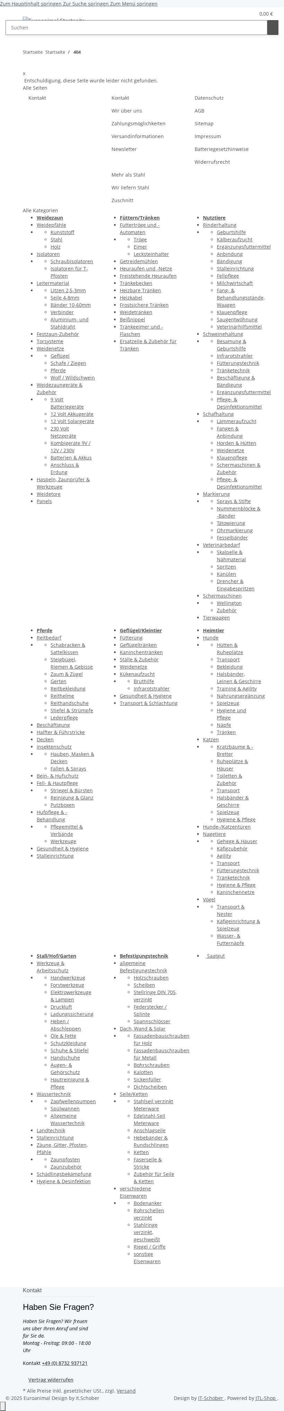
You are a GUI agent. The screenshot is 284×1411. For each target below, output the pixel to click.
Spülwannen (65, 1108)
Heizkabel (131, 297)
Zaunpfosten (65, 1159)
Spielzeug (228, 703)
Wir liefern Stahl (130, 187)
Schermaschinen (222, 595)
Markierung (216, 494)
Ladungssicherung (72, 1014)
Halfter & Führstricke (61, 732)
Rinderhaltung (220, 225)
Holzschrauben (151, 977)
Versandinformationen (138, 136)
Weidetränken (136, 312)
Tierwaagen (216, 617)
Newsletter (124, 149)
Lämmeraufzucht (236, 421)
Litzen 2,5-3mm (68, 290)
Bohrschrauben (152, 1065)
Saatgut (215, 956)
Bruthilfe (144, 681)
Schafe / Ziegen (68, 363)
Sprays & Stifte (234, 501)
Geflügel (60, 355)
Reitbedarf (49, 637)
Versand (126, 1390)
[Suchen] (272, 27)
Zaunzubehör (66, 1166)
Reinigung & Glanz (72, 797)
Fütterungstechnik (238, 363)
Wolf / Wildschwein (73, 377)
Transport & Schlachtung (149, 703)
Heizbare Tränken (140, 290)
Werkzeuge (63, 841)
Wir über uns (127, 110)
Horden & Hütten (236, 443)
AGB (199, 110)
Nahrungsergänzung (241, 696)
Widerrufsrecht (212, 162)
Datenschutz (209, 98)
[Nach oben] (3, 1406)
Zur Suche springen (86, 3)
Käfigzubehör (232, 848)
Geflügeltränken (138, 645)
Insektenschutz (54, 746)
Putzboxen (63, 805)
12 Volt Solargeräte (72, 421)
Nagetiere (214, 834)
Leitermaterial (53, 283)
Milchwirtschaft (235, 283)
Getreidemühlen (139, 261)
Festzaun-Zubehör (58, 334)
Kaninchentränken (141, 652)
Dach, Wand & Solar (143, 1028)
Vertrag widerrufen (50, 1379)
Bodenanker (148, 1203)
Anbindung (230, 254)
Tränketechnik (233, 370)
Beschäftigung (53, 725)
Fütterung (131, 637)
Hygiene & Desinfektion (64, 1181)
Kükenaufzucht (137, 674)
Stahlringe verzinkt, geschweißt (147, 1232)
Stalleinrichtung (235, 268)
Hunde (211, 637)
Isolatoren (48, 254)
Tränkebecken (136, 283)
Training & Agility (237, 688)
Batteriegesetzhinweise (222, 149)
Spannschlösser (152, 1021)
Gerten (58, 681)
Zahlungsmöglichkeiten (139, 123)
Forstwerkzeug (67, 985)
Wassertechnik (54, 1094)
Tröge (140, 239)
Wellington (229, 603)
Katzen (211, 739)
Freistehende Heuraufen (148, 276)
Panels (44, 501)
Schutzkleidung (68, 1043)
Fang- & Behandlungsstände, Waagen (241, 297)
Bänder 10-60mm (71, 305)
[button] (235, 13)
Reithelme (62, 696)
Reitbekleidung (68, 688)
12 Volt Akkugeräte (72, 414)
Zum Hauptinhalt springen (31, 3)
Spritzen (226, 566)
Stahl (56, 239)
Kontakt (37, 98)
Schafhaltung (218, 414)
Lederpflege (64, 717)
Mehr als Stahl (128, 174)
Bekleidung (230, 666)
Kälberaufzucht (234, 239)
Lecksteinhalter (151, 254)
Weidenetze (50, 348)
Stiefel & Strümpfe (72, 710)
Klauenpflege (232, 312)
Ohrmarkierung (235, 530)
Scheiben (144, 985)
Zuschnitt (122, 200)
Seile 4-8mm (65, 297)
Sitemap (204, 123)
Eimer (140, 246)
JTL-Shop (266, 1398)
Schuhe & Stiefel (70, 1050)
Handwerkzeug (68, 977)
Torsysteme (50, 341)
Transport (228, 659)
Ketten (141, 1152)
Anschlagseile (150, 1130)
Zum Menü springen (134, 3)
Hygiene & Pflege (236, 819)
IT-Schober (211, 1398)
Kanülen (226, 574)
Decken (45, 739)
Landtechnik (51, 1130)
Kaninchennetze (236, 892)
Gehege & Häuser (237, 841)
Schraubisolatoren (72, 261)
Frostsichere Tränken (144, 305)
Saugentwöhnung (237, 319)
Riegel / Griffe (150, 1246)
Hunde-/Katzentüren (227, 826)
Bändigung (229, 261)
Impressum (208, 136)
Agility (224, 855)
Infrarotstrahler (235, 355)
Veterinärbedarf (221, 545)
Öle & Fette (63, 1036)
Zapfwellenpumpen (73, 1101)
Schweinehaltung (223, 334)
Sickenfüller (147, 1079)
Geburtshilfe (231, 232)
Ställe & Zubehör (139, 659)
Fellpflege (228, 276)
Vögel (209, 899)
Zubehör (227, 610)
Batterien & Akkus (71, 457)
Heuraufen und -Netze (146, 268)
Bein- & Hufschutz (58, 776)
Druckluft (61, 1006)
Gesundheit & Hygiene (63, 848)
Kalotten (143, 1072)
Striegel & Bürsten (72, 790)
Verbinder (62, 312)
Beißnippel (132, 319)
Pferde (58, 370)
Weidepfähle (51, 225)
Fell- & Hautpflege (57, 783)
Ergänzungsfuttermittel (244, 246)
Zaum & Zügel (67, 674)
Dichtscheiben (150, 1086)
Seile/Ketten (134, 1094)
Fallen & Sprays (68, 768)
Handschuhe (65, 1057)
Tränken (226, 732)
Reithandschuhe (70, 703)
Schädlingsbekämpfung (64, 1174)
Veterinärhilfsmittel (239, 326)
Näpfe (224, 725)
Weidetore (49, 494)
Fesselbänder (232, 537)
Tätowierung (231, 523)
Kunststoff (62, 232)
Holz (56, 246)
